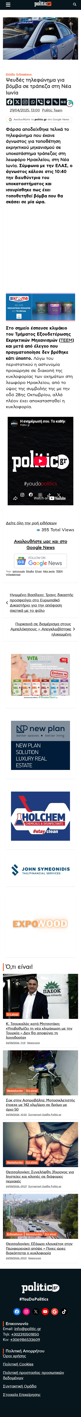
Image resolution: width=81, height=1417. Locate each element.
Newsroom (33, 1043)
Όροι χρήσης (14, 1356)
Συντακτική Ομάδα (19, 1386)
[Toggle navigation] (8, 4)
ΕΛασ (38, 571)
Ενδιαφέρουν (24, 74)
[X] (17, 102)
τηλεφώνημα (13, 574)
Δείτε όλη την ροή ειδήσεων (31, 523)
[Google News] (63, 102)
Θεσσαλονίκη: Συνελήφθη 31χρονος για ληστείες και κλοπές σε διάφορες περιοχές (40, 1176)
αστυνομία (19, 571)
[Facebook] (9, 102)
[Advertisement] (40, 248)
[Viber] (40, 102)
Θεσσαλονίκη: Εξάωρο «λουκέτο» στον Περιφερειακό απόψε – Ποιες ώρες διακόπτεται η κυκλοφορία (39, 1248)
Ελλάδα (10, 74)
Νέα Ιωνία (49, 571)
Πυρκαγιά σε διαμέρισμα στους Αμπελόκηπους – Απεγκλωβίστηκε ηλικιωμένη (40, 629)
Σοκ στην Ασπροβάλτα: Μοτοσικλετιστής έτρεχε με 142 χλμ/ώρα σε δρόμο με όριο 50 (40, 1105)
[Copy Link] (55, 102)
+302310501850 (25, 1334)
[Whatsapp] (32, 102)
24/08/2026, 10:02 (16, 1114)
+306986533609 (25, 1340)
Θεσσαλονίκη (15, 1090)
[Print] (48, 102)
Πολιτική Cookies (18, 1364)
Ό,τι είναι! (12, 1014)
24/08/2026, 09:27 (16, 1186)
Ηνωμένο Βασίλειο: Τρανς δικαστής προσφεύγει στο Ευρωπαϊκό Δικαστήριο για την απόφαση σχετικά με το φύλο (42, 603)
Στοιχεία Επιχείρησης (22, 1395)
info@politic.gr (27, 1329)
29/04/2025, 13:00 (25, 110)
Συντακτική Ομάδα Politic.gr (44, 1114)
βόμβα (30, 571)
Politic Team (52, 110)
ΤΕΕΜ (66, 340)
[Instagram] (25, 102)
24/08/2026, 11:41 (16, 1043)
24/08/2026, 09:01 (16, 1258)
